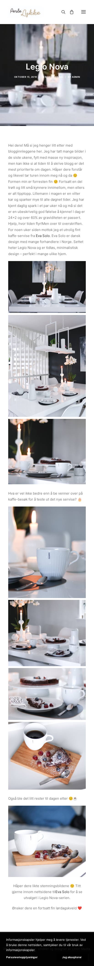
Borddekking (54, 76)
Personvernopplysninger (21, 957)
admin (76, 76)
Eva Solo (43, 236)
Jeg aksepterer (72, 957)
